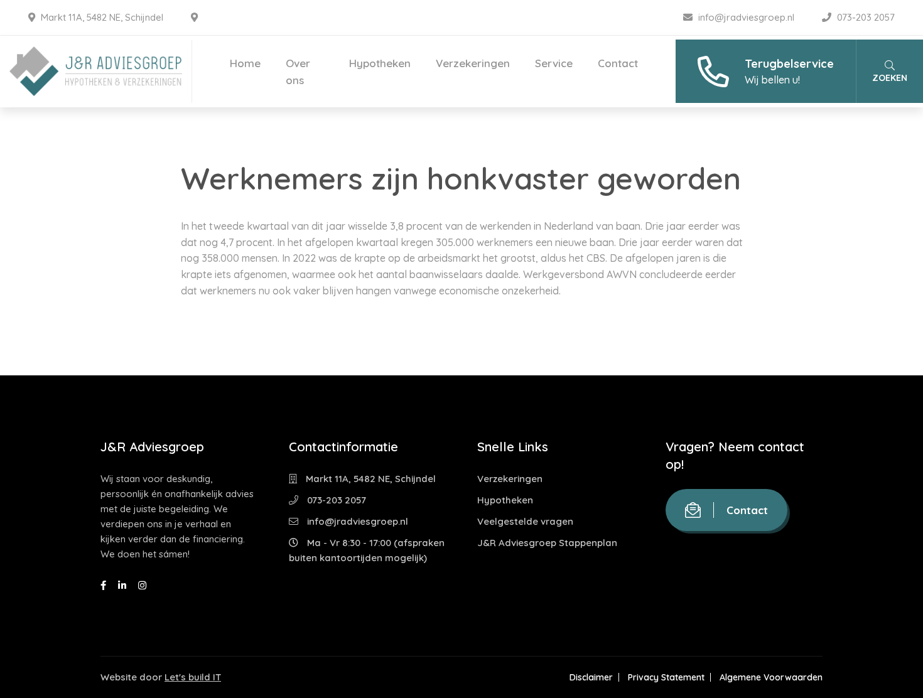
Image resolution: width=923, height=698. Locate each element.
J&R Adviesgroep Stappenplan (547, 543)
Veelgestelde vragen (525, 521)
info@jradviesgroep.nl (746, 17)
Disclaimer (591, 677)
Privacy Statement (666, 677)
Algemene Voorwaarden (771, 677)
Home (245, 63)
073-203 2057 (864, 17)
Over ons (298, 71)
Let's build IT (193, 677)
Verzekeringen (473, 63)
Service (554, 63)
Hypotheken (380, 63)
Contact (618, 63)
